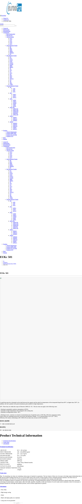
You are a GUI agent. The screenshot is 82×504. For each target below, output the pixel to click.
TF (10, 68)
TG (10, 71)
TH (10, 74)
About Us (5, 18)
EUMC (11, 64)
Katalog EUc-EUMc (11, 135)
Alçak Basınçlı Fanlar (11, 45)
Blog (4, 137)
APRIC (15, 127)
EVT (11, 44)
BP (10, 47)
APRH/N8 (15, 111)
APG (14, 91)
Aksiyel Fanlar (10, 37)
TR (10, 81)
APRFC (15, 117)
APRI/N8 (15, 113)
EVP (11, 42)
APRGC (15, 119)
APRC (12, 116)
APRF (14, 100)
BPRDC (12, 52)
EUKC (11, 63)
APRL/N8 (15, 114)
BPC (11, 48)
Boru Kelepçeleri (10, 34)
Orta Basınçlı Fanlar (11, 55)
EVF (11, 39)
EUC (11, 58)
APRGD (15, 126)
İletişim (5, 139)
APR (11, 99)
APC (11, 93)
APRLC (15, 129)
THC (11, 75)
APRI (14, 104)
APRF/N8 (15, 109)
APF (14, 90)
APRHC (15, 120)
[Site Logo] (11, 15)
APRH (14, 103)
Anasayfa (5, 28)
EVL (11, 41)
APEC (14, 94)
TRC (11, 83)
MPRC (11, 67)
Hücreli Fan (9, 35)
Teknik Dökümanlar (11, 132)
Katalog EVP (9, 136)
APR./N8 (12, 107)
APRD (11, 122)
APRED (15, 123)
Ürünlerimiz (6, 32)
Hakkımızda (6, 29)
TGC (11, 73)
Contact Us (6, 19)
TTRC (11, 84)
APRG (14, 101)
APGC (14, 97)
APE (14, 88)
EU (10, 57)
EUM (11, 60)
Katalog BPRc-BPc (11, 133)
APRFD (15, 124)
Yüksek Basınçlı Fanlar (12, 86)
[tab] (9, 440)
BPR (11, 50)
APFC (14, 96)
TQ (10, 80)
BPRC (11, 51)
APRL (14, 106)
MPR (11, 65)
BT (10, 54)
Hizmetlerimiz (6, 31)
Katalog (5, 130)
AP (11, 87)
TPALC (12, 78)
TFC (11, 70)
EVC (11, 38)
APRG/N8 (15, 110)
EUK (11, 61)
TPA (11, 77)
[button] (1, 24)
